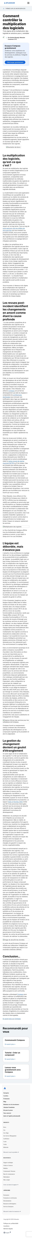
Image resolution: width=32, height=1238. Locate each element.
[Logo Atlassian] (9, 3)
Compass (11, 391)
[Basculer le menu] (28, 3)
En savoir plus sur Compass (12, 1019)
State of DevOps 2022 (15, 802)
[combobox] (5, 1232)
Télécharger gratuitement (15, 62)
